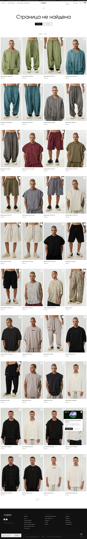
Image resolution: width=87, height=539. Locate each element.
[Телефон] (7, 519)
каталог (3, 3)
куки (10, 534)
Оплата (46, 522)
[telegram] (4, 519)
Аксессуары (27, 528)
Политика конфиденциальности (32, 536)
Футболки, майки (27, 522)
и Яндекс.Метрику (6, 535)
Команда (67, 518)
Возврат (46, 524)
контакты (75, 3)
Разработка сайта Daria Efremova (54, 536)
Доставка (47, 520)
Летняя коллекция (27, 520)
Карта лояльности (48, 518)
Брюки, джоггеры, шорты (29, 526)
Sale (25, 518)
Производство (68, 522)
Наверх (81, 536)
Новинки (26, 516)
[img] (43, 3)
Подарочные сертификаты (50, 516)
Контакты (67, 516)
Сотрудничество (69, 524)
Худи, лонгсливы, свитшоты (29, 524)
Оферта (43, 536)
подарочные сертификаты (23, 3)
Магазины (68, 520)
